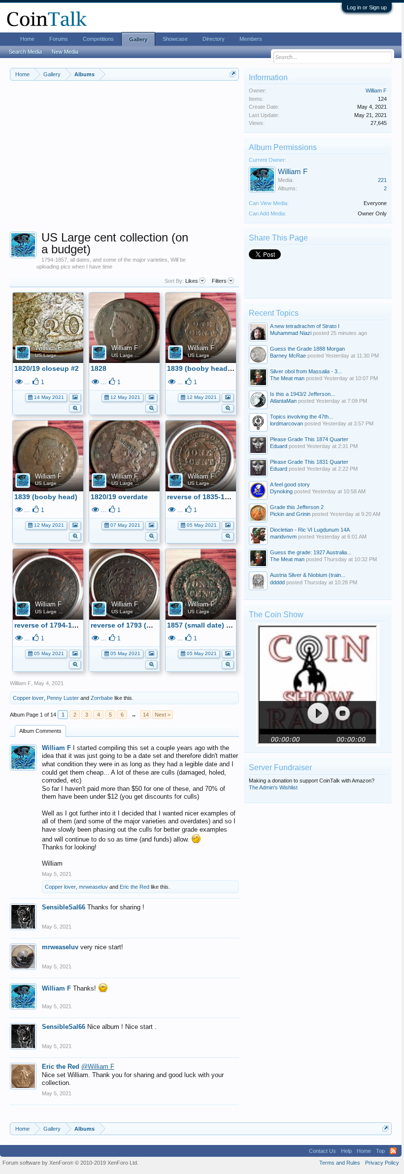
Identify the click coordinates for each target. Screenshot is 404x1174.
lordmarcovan (286, 423)
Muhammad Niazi (290, 333)
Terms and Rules (339, 1163)
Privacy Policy (382, 1163)
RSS (393, 1150)
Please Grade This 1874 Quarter (309, 439)
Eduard (278, 446)
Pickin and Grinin (290, 514)
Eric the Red (134, 887)
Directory (213, 39)
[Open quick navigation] (233, 74)
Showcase (175, 39)
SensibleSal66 (63, 907)
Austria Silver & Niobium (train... (307, 575)
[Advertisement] (124, 163)
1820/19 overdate (119, 497)
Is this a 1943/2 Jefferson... (302, 394)
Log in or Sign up (367, 7)
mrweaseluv (93, 887)
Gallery (138, 39)
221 (382, 180)
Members (250, 39)
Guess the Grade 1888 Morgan (307, 349)
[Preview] (75, 407)
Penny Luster (63, 698)
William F (48, 348)
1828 (98, 368)
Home (27, 39)
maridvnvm (283, 537)
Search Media (25, 52)
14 (146, 715)
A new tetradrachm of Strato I (304, 326)
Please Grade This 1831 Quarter (309, 462)
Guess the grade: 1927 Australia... (310, 552)
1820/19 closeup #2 (46, 368)
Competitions (98, 39)
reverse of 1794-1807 (49, 625)
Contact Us (322, 1151)
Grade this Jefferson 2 (297, 507)
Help (346, 1151)
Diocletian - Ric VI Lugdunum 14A (310, 530)
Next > (162, 715)
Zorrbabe (102, 698)
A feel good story (290, 484)
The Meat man (287, 378)
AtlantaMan (283, 401)
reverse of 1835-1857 (201, 497)
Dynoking (281, 491)
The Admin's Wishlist (273, 787)
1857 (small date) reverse (209, 625)
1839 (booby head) (45, 497)
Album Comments (40, 731)
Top (380, 1151)
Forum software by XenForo (70, 1163)
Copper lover (28, 698)
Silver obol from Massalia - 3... (306, 371)
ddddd (277, 582)
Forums (58, 39)
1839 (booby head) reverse (212, 368)
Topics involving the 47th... (301, 417)
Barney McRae (288, 356)
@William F (97, 1066)
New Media (65, 52)
